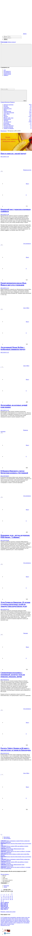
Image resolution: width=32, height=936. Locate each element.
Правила (12, 102)
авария (5, 917)
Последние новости (7, 880)
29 (12, 899)
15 (12, 896)
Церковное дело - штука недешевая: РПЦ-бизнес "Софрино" (15, 536)
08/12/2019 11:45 (5, 156)
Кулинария (6, 123)
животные (5, 918)
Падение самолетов (8, 125)
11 (5, 896)
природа (11, 921)
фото (5, 924)
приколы (7, 921)
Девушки (6, 120)
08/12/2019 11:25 (5, 352)
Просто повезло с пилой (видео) (13, 153)
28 (10, 899)
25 (5, 899)
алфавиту (6, 75)
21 (10, 897)
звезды (16, 918)
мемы (20, 920)
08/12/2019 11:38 (5, 214)
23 (1, 899)
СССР (2, 917)
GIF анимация (6, 881)
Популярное (7, 837)
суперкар (18, 922)
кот (13, 920)
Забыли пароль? (12, 42)
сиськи (24, 921)
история (26, 918)
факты (2, 924)
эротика (9, 924)
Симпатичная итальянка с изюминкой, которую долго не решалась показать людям (13, 674)
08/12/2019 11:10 (5, 410)
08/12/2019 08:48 (5, 540)
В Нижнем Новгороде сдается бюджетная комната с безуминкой (14, 472)
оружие (2, 921)
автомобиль (13, 917)
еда (1, 918)
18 (5, 897)
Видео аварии (7, 124)
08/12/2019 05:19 (5, 753)
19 (6, 897)
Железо (4, 875)
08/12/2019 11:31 (5, 288)
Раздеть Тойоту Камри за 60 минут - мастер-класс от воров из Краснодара (16, 749)
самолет (16, 921)
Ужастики (5, 878)
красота (16, 920)
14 (10, 896)
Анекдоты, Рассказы (9, 112)
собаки (6, 922)
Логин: (5, 36)
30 (1, 901)
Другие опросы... (5, 874)
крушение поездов (8, 127)
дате (5, 70)
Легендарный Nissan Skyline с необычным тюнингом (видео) (13, 348)
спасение (10, 922)
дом (29, 917)
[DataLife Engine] (12, 11)
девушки (19, 917)
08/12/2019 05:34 (5, 609)
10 (3, 896)
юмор (12, 924)
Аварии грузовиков (9, 128)
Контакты (7, 102)
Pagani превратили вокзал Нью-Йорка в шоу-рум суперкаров (14, 284)
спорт (14, 922)
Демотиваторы (7, 111)
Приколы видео (8, 108)
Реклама (6, 106)
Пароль (5, 37)
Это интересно (7, 121)
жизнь (9, 918)
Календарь (6, 885)
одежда (27, 920)
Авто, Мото (7, 113)
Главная (3, 102)
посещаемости (7, 72)
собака (2, 922)
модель (23, 920)
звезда (13, 918)
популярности (7, 71)
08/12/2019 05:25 (5, 679)
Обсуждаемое (7, 838)
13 (8, 896)
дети (26, 917)
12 (6, 896)
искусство (21, 918)
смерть (28, 921)
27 (8, 899)
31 (3, 901)
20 (8, 897)
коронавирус (9, 920)
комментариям (7, 74)
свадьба (20, 921)
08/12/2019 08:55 (5, 476)
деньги (23, 917)
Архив (5, 887)
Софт (3, 877)
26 (6, 899)
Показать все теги (5, 925)
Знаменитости (7, 119)
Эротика (6, 116)
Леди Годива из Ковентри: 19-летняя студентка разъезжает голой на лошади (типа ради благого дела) (15, 604)
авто (9, 917)
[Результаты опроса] (8, 883)
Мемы (5, 110)
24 (3, 899)
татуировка (26, 922)
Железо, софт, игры (8, 117)
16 (1, 897)
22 (12, 897)
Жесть (5, 115)
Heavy (27, 183)
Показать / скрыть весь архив (8, 911)
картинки (3, 920)
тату (22, 922)
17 (3, 897)
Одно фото (6, 107)
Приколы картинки (8, 104)
